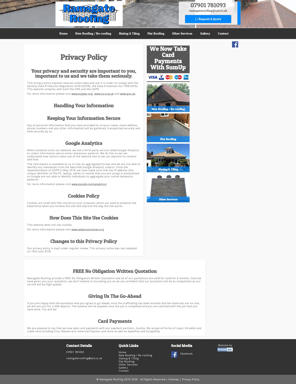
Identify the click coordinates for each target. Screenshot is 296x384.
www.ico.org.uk (104, 93)
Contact (223, 33)
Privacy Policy (190, 379)
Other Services (182, 33)
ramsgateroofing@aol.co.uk (208, 10)
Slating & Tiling (129, 33)
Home (63, 33)
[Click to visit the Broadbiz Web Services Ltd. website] (225, 350)
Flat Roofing (155, 33)
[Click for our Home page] (89, 25)
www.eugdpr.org (82, 93)
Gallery (205, 33)
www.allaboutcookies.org (88, 229)
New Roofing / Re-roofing (93, 33)
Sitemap (173, 379)
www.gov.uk (127, 93)
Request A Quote (209, 19)
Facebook (186, 353)
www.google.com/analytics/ (89, 184)
